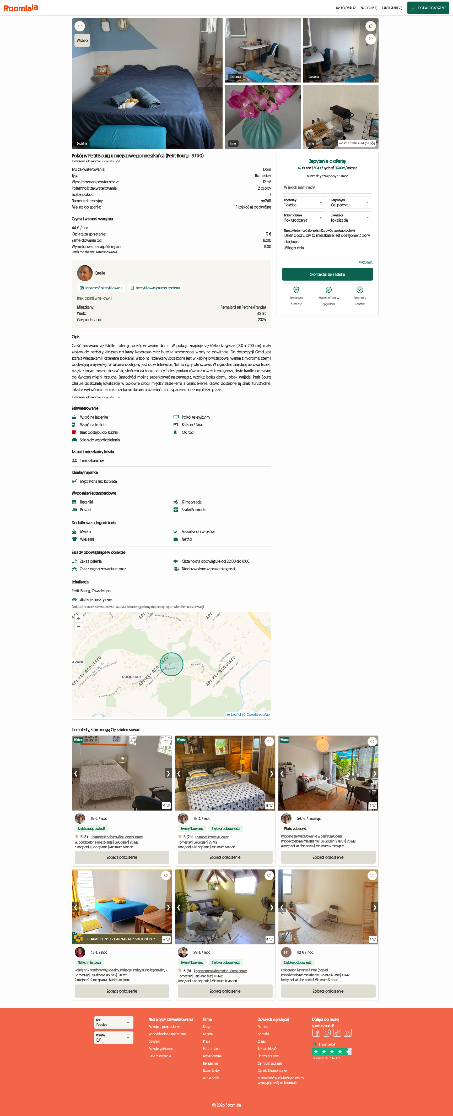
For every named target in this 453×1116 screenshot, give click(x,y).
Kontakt (263, 1034)
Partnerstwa (211, 1049)
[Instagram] (327, 1033)
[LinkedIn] (348, 1033)
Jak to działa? (267, 1049)
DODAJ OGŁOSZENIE (432, 8)
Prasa (206, 1041)
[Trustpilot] (332, 1057)
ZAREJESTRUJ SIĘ (392, 8)
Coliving (154, 1041)
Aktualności (211, 1078)
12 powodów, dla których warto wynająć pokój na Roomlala (281, 1080)
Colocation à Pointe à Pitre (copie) (304, 970)
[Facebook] (316, 1033)
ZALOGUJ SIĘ (369, 8)
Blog (206, 1027)
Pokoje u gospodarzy (164, 1027)
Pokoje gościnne (161, 1049)
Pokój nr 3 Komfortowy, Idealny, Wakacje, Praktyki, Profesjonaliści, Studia (124, 970)
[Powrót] (79, 33)
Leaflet (235, 714)
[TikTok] (337, 1033)
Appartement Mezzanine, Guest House (220, 971)
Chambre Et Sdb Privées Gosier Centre (117, 837)
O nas (262, 1041)
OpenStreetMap (258, 714)
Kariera (208, 1034)
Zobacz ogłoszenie (122, 857)
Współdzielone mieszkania (167, 1034)
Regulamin (210, 1063)
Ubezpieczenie (268, 1056)
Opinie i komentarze (272, 1071)
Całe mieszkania (160, 1056)
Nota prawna (212, 1056)
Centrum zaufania (270, 1063)
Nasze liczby (211, 1071)
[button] (79, 619)
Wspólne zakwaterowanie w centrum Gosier (311, 836)
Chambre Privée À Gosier (212, 837)
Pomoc (263, 1027)
